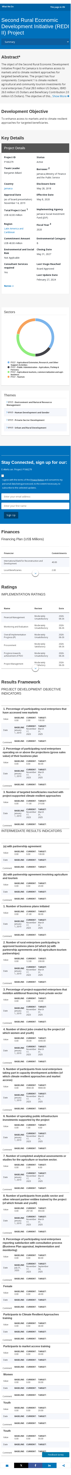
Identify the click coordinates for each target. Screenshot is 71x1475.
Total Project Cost (16, 210)
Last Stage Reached (48, 264)
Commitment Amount (17, 238)
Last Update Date (47, 275)
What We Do (8, 6)
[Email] (7, 1465)
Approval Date (12, 194)
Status (41, 157)
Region (8, 223)
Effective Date (45, 194)
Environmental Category (51, 238)
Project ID (10, 157)
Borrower (43, 169)
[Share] (35, 1465)
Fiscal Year (44, 224)
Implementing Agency (50, 209)
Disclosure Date (46, 183)
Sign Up (11, 515)
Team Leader (12, 168)
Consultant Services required (16, 265)
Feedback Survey (56, 1454)
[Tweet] (21, 1465)
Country (8, 183)
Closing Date (44, 249)
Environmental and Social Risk (19, 251)
